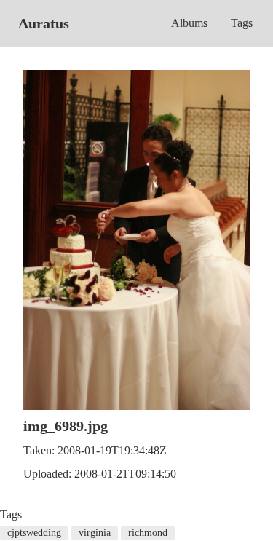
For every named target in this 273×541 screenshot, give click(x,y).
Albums (189, 23)
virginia (95, 532)
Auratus (43, 23)
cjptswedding (34, 532)
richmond (147, 532)
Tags (242, 23)
